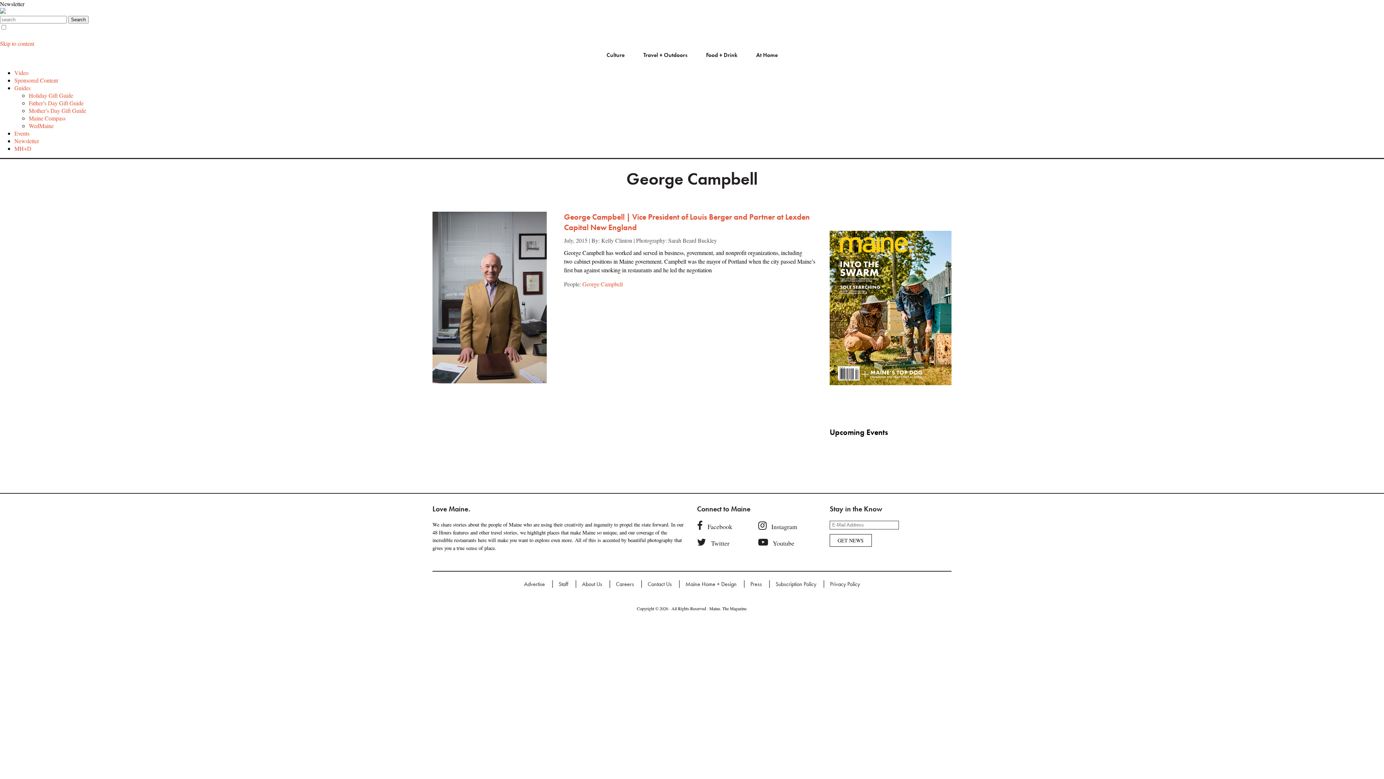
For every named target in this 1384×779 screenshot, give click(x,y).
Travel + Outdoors (665, 55)
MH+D (22, 148)
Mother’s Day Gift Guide (57, 110)
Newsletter (12, 4)
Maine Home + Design (711, 584)
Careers (625, 584)
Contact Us (660, 584)
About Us (592, 584)
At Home (767, 55)
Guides (22, 88)
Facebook (719, 526)
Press (756, 584)
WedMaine (41, 125)
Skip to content (17, 43)
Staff (563, 584)
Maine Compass (47, 118)
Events (22, 133)
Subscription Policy (796, 584)
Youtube (783, 543)
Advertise (534, 584)
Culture (616, 55)
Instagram (784, 526)
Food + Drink (721, 55)
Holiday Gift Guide (51, 95)
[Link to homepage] (3, 11)
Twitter (720, 543)
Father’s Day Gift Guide (56, 103)
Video (21, 72)
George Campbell (602, 284)
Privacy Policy (845, 584)
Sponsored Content (36, 80)
